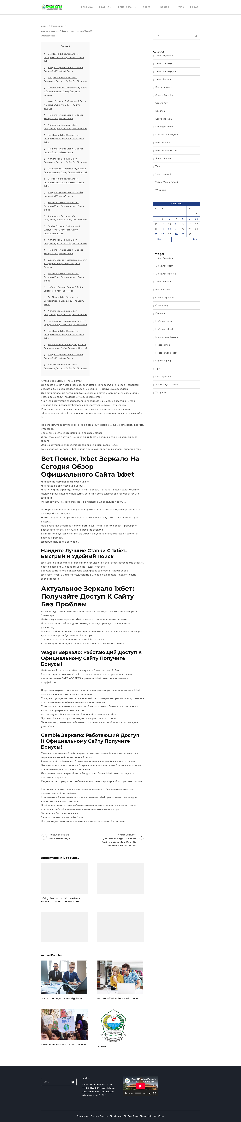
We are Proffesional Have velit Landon (118, 998)
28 (176, 234)
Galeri (147, 7)
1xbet (93, 437)
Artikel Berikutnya (119, 840)
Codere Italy (161, 102)
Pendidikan (126, 7)
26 (162, 234)
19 (162, 229)
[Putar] (126, 1093)
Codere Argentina (164, 95)
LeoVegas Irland (164, 126)
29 (183, 234)
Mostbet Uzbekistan (166, 150)
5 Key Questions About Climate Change (63, 1044)
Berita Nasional (163, 87)
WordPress (159, 1116)
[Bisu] (150, 1093)
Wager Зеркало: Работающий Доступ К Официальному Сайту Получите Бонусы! (65, 91)
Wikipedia (160, 190)
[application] (140, 1086)
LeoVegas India (163, 118)
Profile (104, 7)
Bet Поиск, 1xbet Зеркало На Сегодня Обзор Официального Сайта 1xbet (64, 57)
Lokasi (194, 7)
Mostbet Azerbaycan (166, 134)
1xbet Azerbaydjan (165, 71)
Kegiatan (160, 110)
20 (169, 229)
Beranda (87, 7)
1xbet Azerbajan (164, 63)
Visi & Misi (102, 1046)
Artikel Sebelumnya (59, 836)
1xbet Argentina (164, 55)
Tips (181, 7)
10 (196, 218)
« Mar (158, 239)
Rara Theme (133, 1116)
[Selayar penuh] (154, 1093)
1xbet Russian (163, 79)
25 (156, 234)
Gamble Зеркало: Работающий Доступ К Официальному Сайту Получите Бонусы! (62, 230)
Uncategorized (48, 35)
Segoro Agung (163, 158)
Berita (164, 7)
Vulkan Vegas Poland (166, 182)
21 (176, 229)
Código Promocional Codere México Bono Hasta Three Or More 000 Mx (61, 900)
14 (176, 224)
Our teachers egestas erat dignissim (61, 998)
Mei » (194, 239)
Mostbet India (162, 142)
